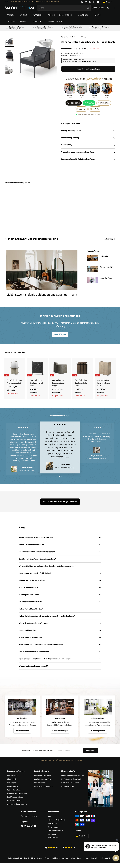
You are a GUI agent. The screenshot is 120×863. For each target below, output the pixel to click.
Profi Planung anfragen (15, 797)
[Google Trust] (51, 847)
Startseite (64, 37)
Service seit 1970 (55, 21)
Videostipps (11, 783)
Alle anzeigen (110, 239)
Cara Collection (19, 352)
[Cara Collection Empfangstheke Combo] (82, 378)
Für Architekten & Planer (70, 783)
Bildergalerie (12, 779)
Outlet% (11, 21)
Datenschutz (52, 823)
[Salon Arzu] (92, 258)
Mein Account (53, 837)
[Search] (88, 8)
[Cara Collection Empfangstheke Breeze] (60, 378)
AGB (49, 816)
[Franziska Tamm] (92, 280)
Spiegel (10, 15)
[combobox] (64, 8)
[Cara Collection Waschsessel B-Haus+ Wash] (13, 208)
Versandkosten (70, 53)
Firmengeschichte (67, 786)
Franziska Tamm (106, 278)
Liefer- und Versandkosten (57, 820)
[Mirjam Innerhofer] (92, 269)
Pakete (97, 15)
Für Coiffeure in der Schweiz (71, 779)
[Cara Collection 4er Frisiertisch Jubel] (15, 377)
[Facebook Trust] (69, 847)
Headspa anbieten (14, 800)
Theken (51, 15)
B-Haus (83, 37)
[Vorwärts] (9, 78)
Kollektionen (65, 15)
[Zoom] (37, 58)
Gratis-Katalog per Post (42, 779)
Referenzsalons (12, 775)
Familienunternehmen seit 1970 (72, 775)
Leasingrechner (39, 783)
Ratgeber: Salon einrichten (17, 793)
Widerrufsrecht (53, 827)
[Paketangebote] (98, 707)
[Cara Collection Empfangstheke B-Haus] (37, 378)
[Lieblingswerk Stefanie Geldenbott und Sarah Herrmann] (41, 270)
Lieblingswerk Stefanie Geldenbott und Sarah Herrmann (42, 294)
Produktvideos (12, 786)
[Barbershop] (60, 707)
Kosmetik (37, 21)
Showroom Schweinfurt (42, 775)
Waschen (38, 15)
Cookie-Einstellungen (55, 830)
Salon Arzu (103, 256)
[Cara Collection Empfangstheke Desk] (105, 378)
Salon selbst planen (14, 790)
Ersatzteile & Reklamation (43, 786)
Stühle (23, 15)
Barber (23, 21)
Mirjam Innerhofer (106, 267)
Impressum (52, 834)
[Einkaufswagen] (114, 7)
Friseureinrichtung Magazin (17, 804)
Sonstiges (83, 15)
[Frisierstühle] (22, 707)
